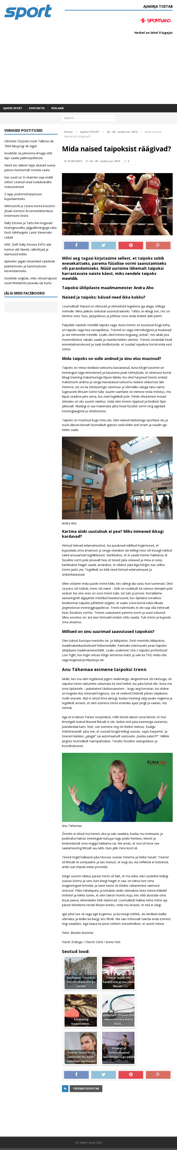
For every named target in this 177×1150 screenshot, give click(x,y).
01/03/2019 (75, 161)
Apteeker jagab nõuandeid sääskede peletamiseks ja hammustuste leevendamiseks (29, 266)
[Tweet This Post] (103, 246)
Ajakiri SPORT (12, 108)
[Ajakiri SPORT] (28, 12)
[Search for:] (88, 118)
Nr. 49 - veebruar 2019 (105, 161)
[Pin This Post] (131, 246)
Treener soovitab (86, 1088)
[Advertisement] (88, 72)
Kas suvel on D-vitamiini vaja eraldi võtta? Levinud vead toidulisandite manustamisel (28, 182)
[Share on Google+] (158, 246)
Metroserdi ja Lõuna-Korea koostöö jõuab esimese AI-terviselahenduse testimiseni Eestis (29, 211)
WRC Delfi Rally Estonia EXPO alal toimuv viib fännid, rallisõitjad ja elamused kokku (27, 249)
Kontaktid (37, 108)
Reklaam (57, 108)
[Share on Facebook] (76, 246)
